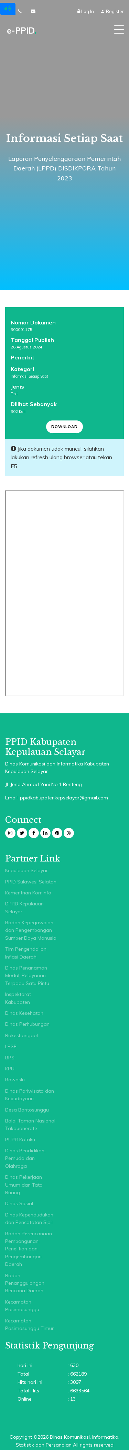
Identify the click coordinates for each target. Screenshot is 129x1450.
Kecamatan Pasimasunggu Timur (29, 1324)
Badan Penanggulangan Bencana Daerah (24, 1283)
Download (64, 426)
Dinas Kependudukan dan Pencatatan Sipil (29, 1218)
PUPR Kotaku (20, 1140)
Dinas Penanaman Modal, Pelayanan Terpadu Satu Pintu (27, 975)
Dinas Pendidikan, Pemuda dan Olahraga (25, 1158)
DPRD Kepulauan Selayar (24, 907)
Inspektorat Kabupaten (18, 998)
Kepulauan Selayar (26, 870)
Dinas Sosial (19, 1203)
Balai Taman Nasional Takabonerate (30, 1124)
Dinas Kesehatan (24, 1013)
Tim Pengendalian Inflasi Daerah (25, 953)
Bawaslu (15, 1080)
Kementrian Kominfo (28, 893)
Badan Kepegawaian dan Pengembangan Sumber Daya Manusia (30, 930)
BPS (9, 1058)
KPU (9, 1069)
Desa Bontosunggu (27, 1110)
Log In (87, 11)
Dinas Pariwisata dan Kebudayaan (29, 1095)
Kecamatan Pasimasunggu (22, 1305)
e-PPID (21, 30)
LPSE (11, 1046)
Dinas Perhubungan (27, 1024)
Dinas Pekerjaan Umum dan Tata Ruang (24, 1185)
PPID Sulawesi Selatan (30, 882)
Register (114, 11)
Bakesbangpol (21, 1035)
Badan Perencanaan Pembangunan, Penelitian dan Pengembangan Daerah (28, 1249)
